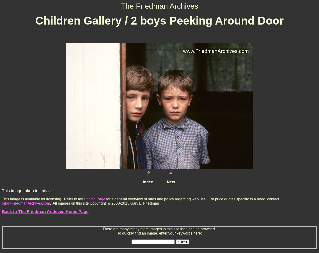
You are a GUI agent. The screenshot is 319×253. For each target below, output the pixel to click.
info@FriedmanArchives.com (26, 203)
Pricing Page (94, 199)
